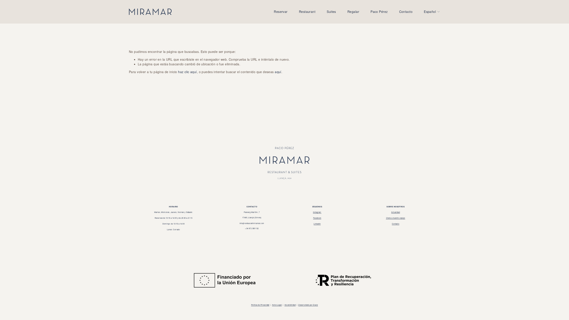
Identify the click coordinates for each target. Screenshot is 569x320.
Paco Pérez (379, 11)
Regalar (353, 11)
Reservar (280, 11)
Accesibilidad (290, 305)
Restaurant (307, 11)
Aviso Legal (277, 305)
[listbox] (432, 11)
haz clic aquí (187, 72)
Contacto (406, 11)
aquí (278, 72)
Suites (331, 11)
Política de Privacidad (260, 305)
